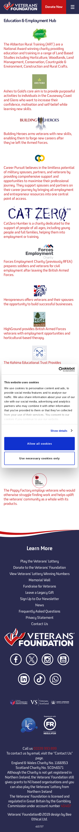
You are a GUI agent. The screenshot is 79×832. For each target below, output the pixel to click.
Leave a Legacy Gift (39, 592)
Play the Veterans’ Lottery (39, 561)
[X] (32, 671)
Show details (59, 430)
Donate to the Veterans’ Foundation (39, 567)
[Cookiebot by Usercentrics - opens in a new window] (59, 369)
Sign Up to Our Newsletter (39, 599)
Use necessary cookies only (39, 458)
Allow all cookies (39, 443)
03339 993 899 (45, 748)
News (39, 605)
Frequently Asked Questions (39, 611)
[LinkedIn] (24, 691)
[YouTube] (63, 671)
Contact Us (39, 624)
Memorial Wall (39, 580)
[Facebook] (16, 671)
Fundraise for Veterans (39, 586)
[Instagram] (48, 671)
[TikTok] (40, 691)
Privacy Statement (39, 617)
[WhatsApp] (55, 691)
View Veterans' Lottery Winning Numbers (40, 573)
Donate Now (53, 7)
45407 (66, 806)
